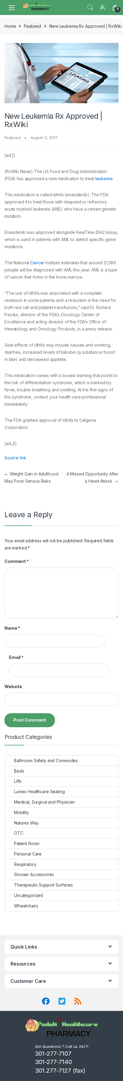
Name (12, 628)
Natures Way (26, 822)
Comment (16, 561)
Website (13, 686)
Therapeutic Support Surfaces (43, 884)
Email (16, 657)
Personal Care (27, 853)
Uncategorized (28, 895)
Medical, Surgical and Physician (44, 801)
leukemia (104, 178)
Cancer (37, 262)
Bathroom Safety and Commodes (46, 760)
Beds (19, 770)
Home (10, 26)
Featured (32, 26)
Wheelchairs (26, 905)
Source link (15, 457)
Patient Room (26, 843)
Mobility (21, 812)
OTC (18, 833)
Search (90, 7)
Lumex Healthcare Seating (39, 791)
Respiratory (25, 864)
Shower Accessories (34, 874)
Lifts (17, 781)
